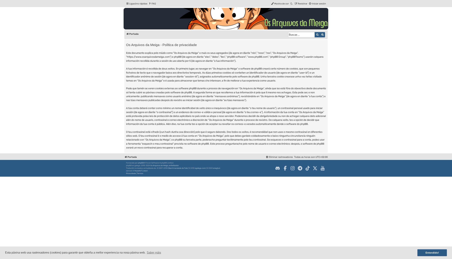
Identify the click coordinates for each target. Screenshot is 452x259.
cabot (145, 171)
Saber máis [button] (154, 252)
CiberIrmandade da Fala (178, 168)
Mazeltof (138, 171)
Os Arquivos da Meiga (159, 165)
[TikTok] (307, 168)
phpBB (141, 163)
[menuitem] (152, 3)
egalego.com (200, 168)
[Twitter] (315, 168)
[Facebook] (285, 168)
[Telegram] (300, 168)
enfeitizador (174, 165)
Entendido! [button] (432, 252)
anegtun (216, 168)
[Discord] (277, 168)
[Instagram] (292, 168)
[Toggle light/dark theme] (291, 3)
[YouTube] (322, 168)
